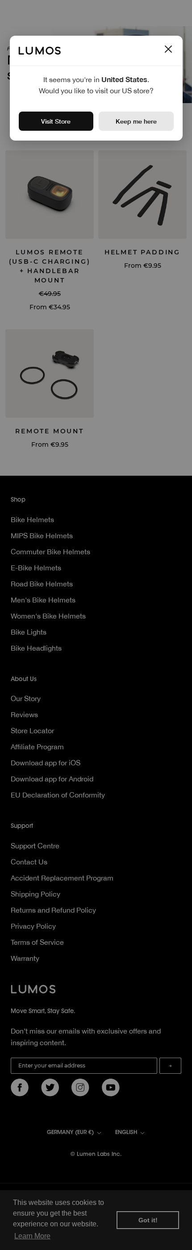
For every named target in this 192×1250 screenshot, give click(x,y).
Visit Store (56, 121)
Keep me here (136, 121)
